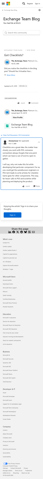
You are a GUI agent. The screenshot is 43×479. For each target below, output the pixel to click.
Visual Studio (7, 419)
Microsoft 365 (7, 366)
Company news (7, 438)
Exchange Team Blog (10, 10)
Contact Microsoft (16, 468)
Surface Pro (6, 243)
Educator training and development (13, 336)
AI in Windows (7, 262)
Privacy (26, 468)
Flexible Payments (8, 307)
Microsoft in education (9, 318)
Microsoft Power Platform (10, 370)
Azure (4, 392)
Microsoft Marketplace (9, 411)
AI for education (7, 344)
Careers (5, 430)
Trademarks (28, 470)
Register (30, 3)
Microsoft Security (8, 359)
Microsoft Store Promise (10, 303)
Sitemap (5, 468)
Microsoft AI (6, 355)
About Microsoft (7, 434)
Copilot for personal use (10, 258)
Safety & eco (6, 473)
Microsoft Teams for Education (11, 325)
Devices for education (9, 321)
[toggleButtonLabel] (39, 10)
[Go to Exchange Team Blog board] (7, 126)
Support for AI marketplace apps (12, 404)
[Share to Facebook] (13, 231)
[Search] (23, 3)
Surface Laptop (7, 246)
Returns (5, 291)
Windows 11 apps (8, 269)
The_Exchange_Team (19, 61)
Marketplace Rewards (9, 415)
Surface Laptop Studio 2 (10, 250)
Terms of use (18, 470)
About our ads (26, 473)
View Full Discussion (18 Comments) (16, 135)
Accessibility (6, 453)
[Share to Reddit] (21, 231)
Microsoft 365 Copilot (9, 378)
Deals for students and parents (12, 340)
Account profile (7, 280)
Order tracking (7, 295)
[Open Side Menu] (3, 3)
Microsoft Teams (7, 374)
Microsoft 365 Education (10, 329)
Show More (11, 75)
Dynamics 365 (7, 363)
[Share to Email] (33, 231)
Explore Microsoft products (10, 265)
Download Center (8, 284)
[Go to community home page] (8, 3)
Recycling (16, 473)
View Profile (18, 117)
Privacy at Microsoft (8, 441)
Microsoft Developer (9, 396)
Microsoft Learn (7, 400)
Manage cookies (7, 470)
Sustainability (7, 457)
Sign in (12, 215)
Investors (5, 445)
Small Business (7, 382)
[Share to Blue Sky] (25, 231)
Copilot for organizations (10, 254)
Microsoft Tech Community (10, 408)
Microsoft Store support (10, 288)
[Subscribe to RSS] (29, 231)
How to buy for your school (10, 333)
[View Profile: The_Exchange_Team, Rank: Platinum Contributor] (7, 62)
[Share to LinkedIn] (9, 231)
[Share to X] (17, 231)
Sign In (37, 3)
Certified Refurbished (9, 299)
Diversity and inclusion (9, 449)
